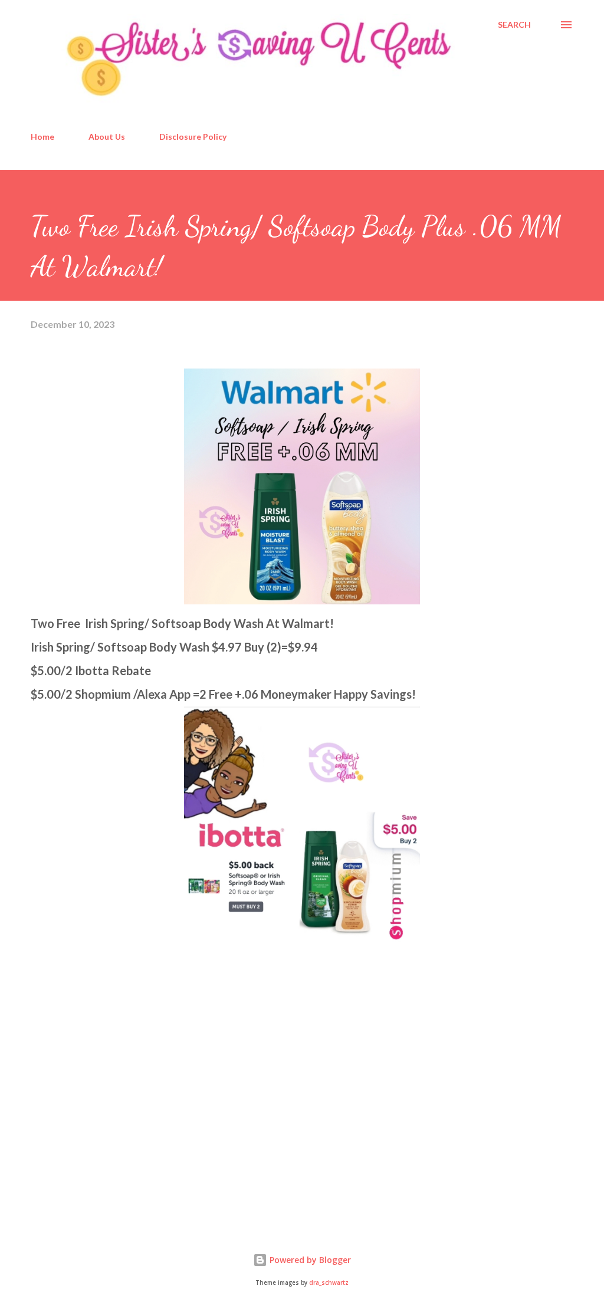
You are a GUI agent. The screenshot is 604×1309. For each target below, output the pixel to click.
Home (42, 136)
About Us (106, 136)
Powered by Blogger (309, 1259)
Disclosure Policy (192, 136)
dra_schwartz (329, 1283)
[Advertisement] (119, 1126)
